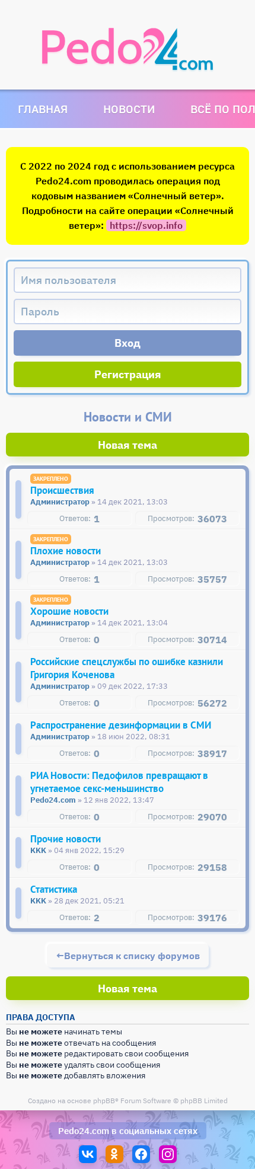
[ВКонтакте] (88, 1154)
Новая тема (127, 445)
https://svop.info (146, 225)
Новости (129, 109)
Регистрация (127, 374)
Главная (43, 109)
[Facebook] (141, 1154)
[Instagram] (168, 1154)
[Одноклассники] (114, 1154)
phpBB (104, 1100)
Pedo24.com (83, 1130)
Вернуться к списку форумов (132, 956)
